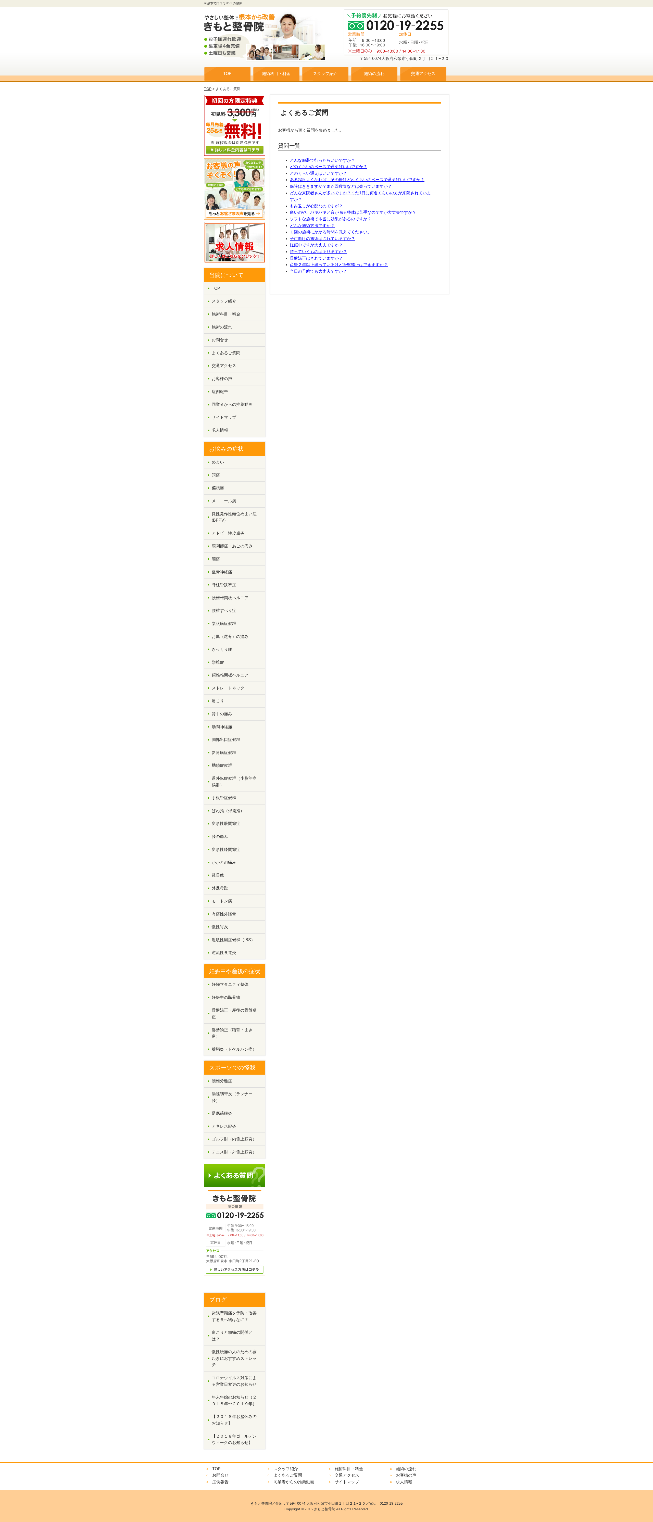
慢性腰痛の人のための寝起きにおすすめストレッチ (234, 1358)
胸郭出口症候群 (226, 739)
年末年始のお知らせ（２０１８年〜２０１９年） (234, 1400)
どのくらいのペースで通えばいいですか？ (328, 167)
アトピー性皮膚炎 (228, 533)
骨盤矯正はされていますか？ (316, 258)
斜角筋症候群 (224, 752)
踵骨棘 (218, 875)
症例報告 (220, 391)
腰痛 (216, 559)
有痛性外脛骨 (224, 914)
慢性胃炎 (220, 927)
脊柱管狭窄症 (224, 585)
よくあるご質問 (226, 353)
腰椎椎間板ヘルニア (230, 598)
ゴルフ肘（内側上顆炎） (234, 1139)
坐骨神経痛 (222, 572)
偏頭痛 (218, 488)
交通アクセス (423, 73)
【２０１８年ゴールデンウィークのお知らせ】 (234, 1439)
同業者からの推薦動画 (232, 404)
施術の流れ (374, 73)
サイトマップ (224, 417)
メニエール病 (224, 501)
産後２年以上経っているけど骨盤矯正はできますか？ (339, 264)
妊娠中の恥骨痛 (226, 997)
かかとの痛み (224, 862)
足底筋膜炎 (222, 1113)
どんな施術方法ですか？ (312, 225)
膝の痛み (220, 836)
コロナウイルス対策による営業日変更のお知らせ (234, 1381)
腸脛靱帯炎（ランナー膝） (232, 1097)
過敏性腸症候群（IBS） (233, 940)
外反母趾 (220, 888)
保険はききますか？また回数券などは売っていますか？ (341, 186)
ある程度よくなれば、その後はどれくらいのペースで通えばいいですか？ (357, 180)
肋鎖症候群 (222, 765)
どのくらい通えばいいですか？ (318, 173)
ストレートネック (228, 688)
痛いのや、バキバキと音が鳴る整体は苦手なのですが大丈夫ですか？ (353, 212)
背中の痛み (222, 714)
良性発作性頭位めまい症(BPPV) (234, 517)
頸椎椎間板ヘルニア (230, 675)
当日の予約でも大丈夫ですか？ (318, 271)
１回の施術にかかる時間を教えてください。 (330, 232)
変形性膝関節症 (226, 849)
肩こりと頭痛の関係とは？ (232, 1335)
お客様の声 (222, 378)
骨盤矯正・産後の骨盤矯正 (234, 1013)
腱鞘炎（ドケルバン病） (234, 1049)
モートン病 (222, 901)
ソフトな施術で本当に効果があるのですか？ (330, 219)
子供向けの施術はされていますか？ (322, 238)
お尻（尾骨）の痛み (230, 636)
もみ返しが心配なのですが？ (316, 206)
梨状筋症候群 (224, 623)
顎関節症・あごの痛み (232, 546)
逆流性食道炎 (224, 952)
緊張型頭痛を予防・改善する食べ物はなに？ (234, 1316)
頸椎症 (218, 662)
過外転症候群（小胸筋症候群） (234, 781)
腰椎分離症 (222, 1081)
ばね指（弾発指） (228, 811)
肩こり (218, 701)
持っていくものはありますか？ (318, 251)
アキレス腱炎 (224, 1126)
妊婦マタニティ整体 (230, 984)
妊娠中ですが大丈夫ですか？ (316, 245)
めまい (218, 462)
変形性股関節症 (226, 823)
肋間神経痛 (222, 727)
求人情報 (220, 430)
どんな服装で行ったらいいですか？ (322, 160)
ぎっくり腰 (222, 649)
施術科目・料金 (276, 73)
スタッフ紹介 (325, 73)
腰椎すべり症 (224, 610)
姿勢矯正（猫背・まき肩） (232, 1033)
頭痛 (216, 475)
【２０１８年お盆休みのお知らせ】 (234, 1419)
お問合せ (220, 340)
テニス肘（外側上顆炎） (234, 1152)
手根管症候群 (224, 798)
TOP (227, 73)
